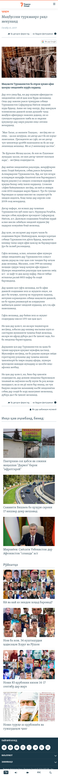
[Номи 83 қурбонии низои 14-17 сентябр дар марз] (29, 664)
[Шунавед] (16, 772)
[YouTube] (28, 772)
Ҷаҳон (5, 12)
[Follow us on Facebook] (10, 747)
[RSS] (41, 747)
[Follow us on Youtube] (16, 747)
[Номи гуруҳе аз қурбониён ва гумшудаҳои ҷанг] (29, 706)
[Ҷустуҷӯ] (50, 772)
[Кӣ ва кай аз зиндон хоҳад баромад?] (29, 584)
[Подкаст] (47, 747)
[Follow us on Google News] (4, 747)
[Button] (18, 34)
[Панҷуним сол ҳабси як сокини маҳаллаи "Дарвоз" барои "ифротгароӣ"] (29, 443)
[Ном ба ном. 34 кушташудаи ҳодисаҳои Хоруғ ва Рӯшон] (29, 622)
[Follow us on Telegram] (35, 747)
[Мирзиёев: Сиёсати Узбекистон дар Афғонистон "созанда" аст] (29, 531)
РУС (39, 773)
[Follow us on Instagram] (22, 747)
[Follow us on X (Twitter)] (29, 747)
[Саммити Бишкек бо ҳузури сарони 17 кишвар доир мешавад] (29, 489)
